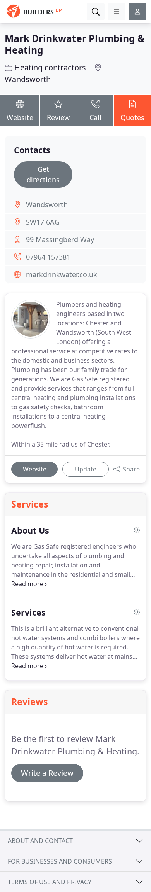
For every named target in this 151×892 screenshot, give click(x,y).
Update (85, 469)
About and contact (40, 840)
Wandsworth (28, 79)
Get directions (43, 174)
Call (95, 117)
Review (58, 117)
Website (20, 117)
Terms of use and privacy (49, 882)
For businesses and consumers (60, 861)
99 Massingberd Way (60, 239)
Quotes (132, 117)
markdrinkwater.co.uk (61, 274)
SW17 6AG (43, 222)
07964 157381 (48, 257)
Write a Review (47, 773)
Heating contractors (50, 67)
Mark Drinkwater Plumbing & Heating (75, 44)
